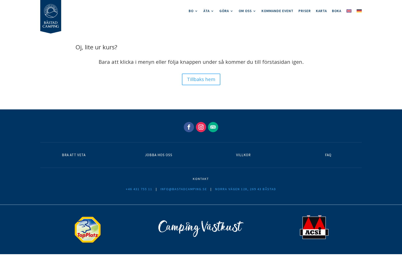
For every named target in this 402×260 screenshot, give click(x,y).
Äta (206, 11)
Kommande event (277, 11)
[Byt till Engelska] (349, 12)
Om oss (245, 11)
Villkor (243, 155)
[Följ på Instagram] (201, 127)
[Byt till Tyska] (359, 12)
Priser (304, 11)
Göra (224, 11)
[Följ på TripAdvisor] (213, 127)
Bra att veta (74, 155)
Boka (336, 11)
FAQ (328, 155)
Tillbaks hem (201, 79)
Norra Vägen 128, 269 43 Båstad (245, 189)
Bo (191, 11)
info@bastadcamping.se (184, 189)
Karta (321, 11)
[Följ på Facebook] (189, 127)
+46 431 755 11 (139, 189)
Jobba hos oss (158, 155)
